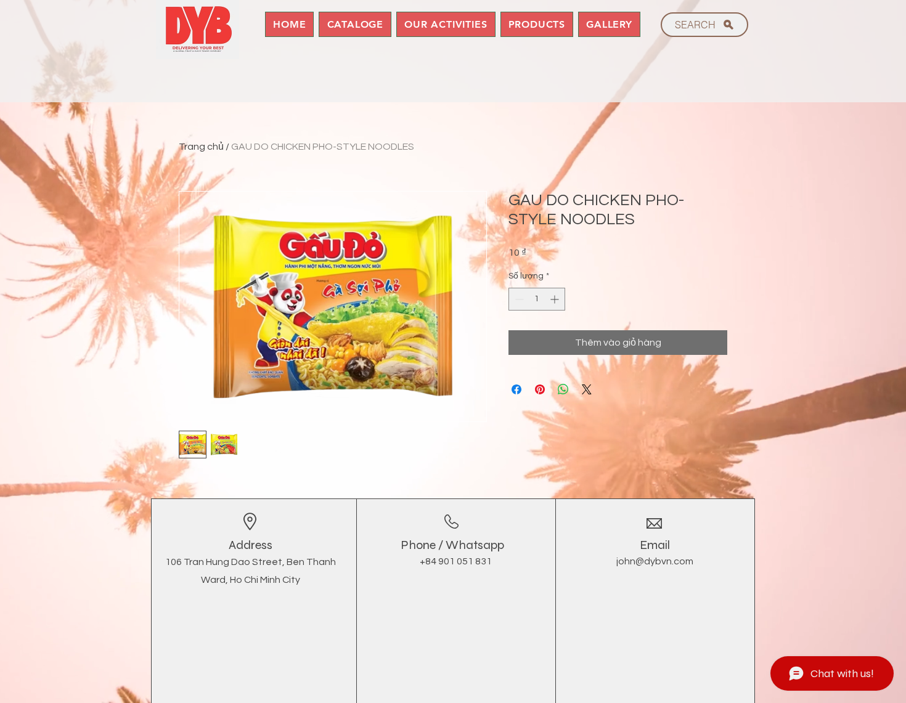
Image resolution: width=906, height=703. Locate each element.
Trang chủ (201, 147)
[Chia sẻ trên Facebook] (516, 389)
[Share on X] (586, 389)
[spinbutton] (537, 299)
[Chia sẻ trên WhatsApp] (563, 389)
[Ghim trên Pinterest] (540, 389)
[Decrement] (518, 299)
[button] (537, 24)
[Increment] (555, 299)
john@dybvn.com (654, 561)
